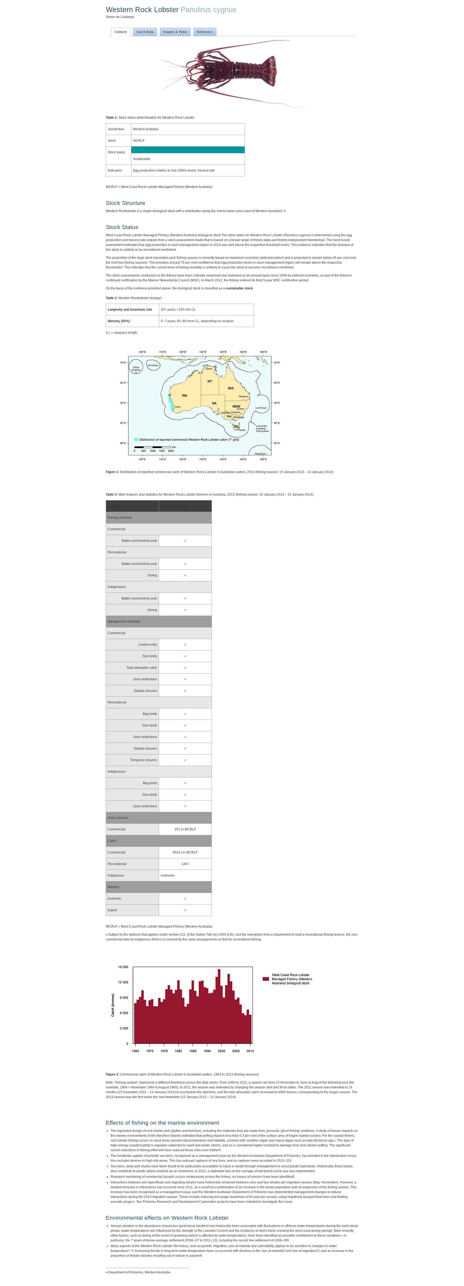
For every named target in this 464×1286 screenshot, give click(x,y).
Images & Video (175, 32)
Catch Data (145, 32)
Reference (205, 32)
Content (121, 32)
